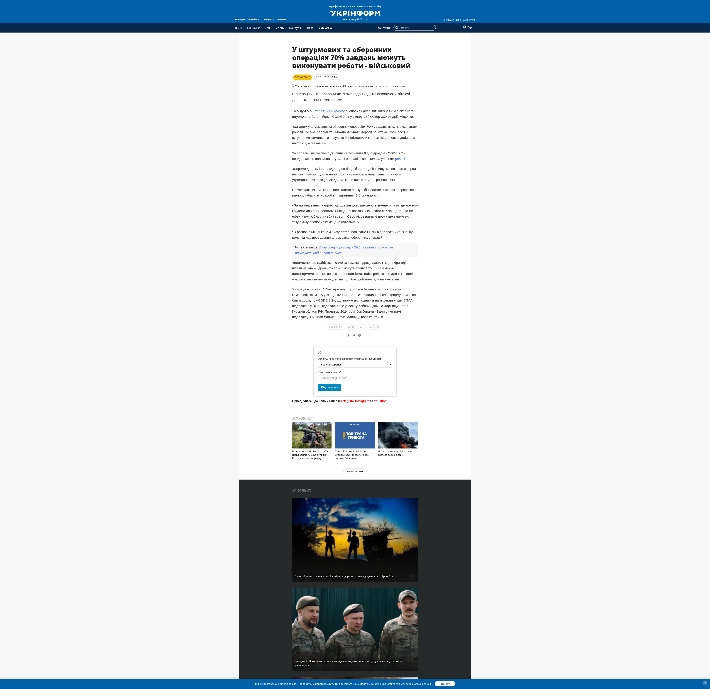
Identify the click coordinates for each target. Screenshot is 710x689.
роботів (401, 159)
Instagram (362, 401)
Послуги (240, 19)
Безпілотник (335, 327)
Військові (374, 327)
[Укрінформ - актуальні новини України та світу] (355, 13)
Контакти (384, 28)
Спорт (309, 28)
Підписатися (329, 387)
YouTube (380, 401)
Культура (295, 28)
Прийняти (445, 683)
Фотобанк (253, 19)
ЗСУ (362, 327)
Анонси (281, 19)
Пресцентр (268, 19)
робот (351, 327)
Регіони (280, 28)
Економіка (254, 28)
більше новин (355, 471)
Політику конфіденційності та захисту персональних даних (395, 683)
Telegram (347, 401)
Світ (267, 28)
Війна (239, 28)
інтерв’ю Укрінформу (329, 111)
